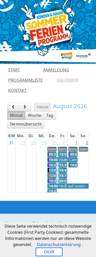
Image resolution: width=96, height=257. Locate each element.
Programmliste (25, 80)
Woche (34, 115)
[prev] (13, 107)
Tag (49, 115)
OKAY (49, 252)
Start (14, 70)
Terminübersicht (26, 124)
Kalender (67, 80)
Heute (42, 107)
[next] (25, 107)
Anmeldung (56, 70)
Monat (16, 115)
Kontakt (17, 90)
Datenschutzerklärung (59, 244)
